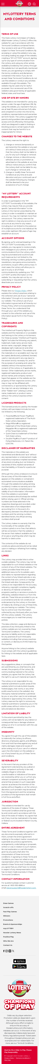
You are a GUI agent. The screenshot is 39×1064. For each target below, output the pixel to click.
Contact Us (7, 945)
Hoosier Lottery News (12, 933)
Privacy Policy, (21, 291)
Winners (6, 916)
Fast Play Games (10, 912)
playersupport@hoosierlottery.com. (21, 888)
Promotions (8, 920)
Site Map (7, 1060)
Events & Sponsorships (12, 924)
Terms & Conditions (23, 1058)
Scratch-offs (8, 907)
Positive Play (8, 937)
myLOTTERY (8, 928)
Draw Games (8, 903)
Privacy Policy (9, 1058)
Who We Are (8, 941)
